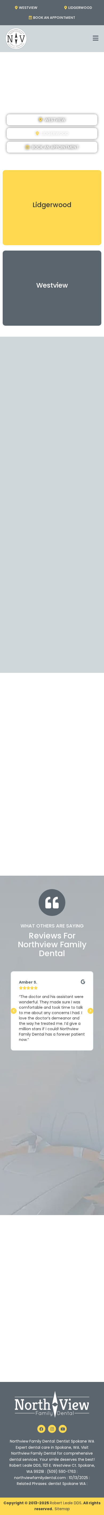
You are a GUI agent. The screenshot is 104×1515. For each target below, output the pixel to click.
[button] (14, 1011)
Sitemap (62, 1509)
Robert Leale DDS (65, 1503)
